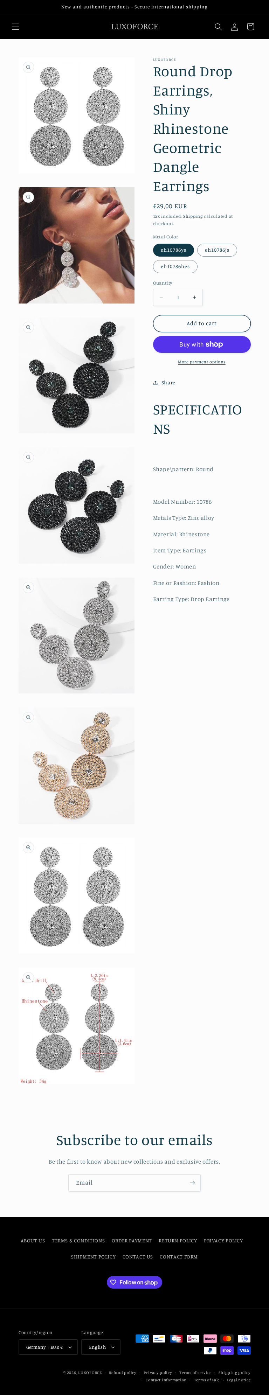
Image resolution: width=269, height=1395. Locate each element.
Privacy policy (158, 1372)
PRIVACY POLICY (223, 1240)
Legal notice (239, 1379)
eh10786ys (173, 250)
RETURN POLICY (178, 1240)
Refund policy (123, 1372)
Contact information (166, 1379)
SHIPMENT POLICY (93, 1257)
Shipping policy (234, 1372)
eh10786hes (175, 266)
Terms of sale (207, 1379)
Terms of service (195, 1372)
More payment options (202, 361)
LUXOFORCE (90, 1372)
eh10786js (217, 250)
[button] (15, 27)
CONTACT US (138, 1257)
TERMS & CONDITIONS (78, 1240)
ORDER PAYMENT (132, 1240)
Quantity (163, 283)
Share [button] (168, 382)
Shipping (193, 216)
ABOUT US (33, 1240)
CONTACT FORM (179, 1257)
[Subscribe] (192, 1183)
